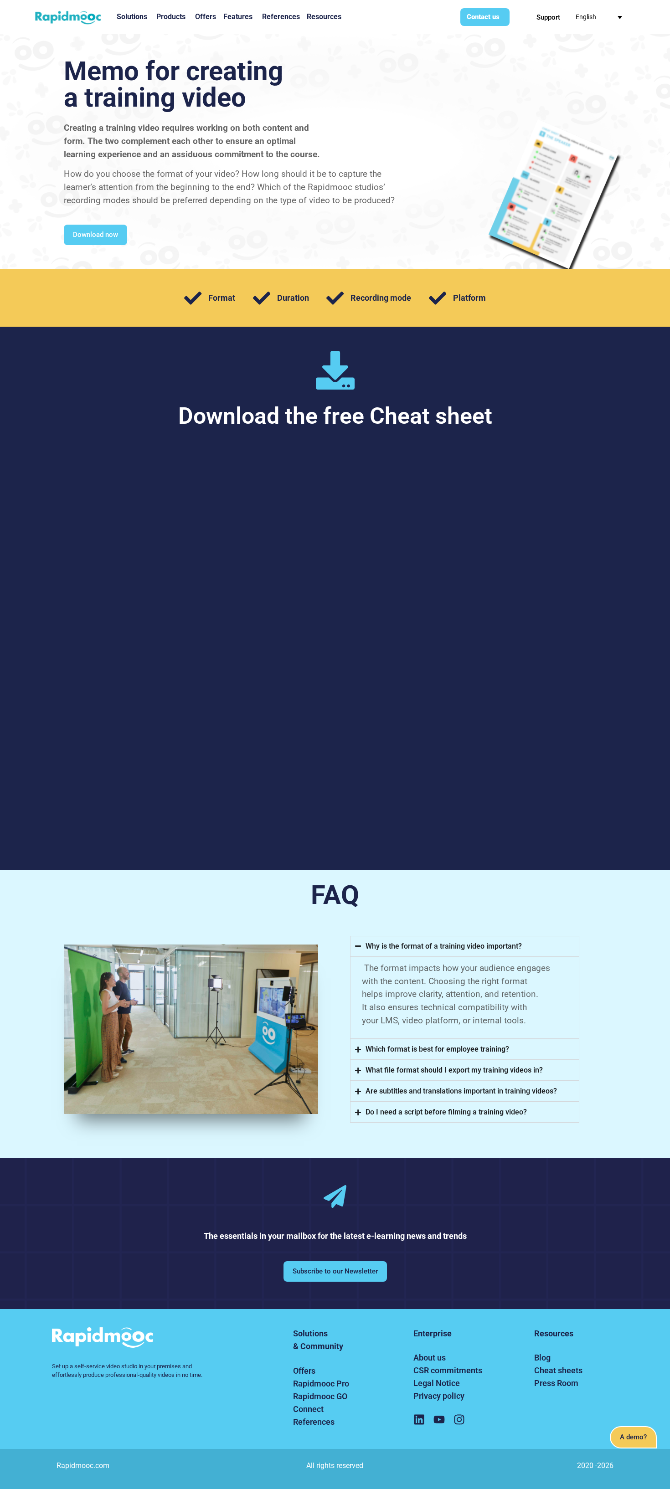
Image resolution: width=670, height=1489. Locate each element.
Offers (304, 1371)
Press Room (556, 1383)
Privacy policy (438, 1396)
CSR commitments (447, 1370)
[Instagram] (459, 1419)
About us (429, 1357)
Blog (542, 1357)
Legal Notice (436, 1383)
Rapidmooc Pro (321, 1383)
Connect (308, 1409)
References (314, 1422)
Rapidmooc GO (320, 1396)
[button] (633, 1437)
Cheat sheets (558, 1370)
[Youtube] (439, 1419)
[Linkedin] (419, 1419)
